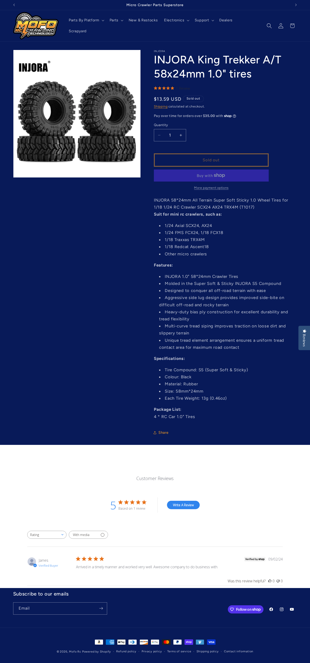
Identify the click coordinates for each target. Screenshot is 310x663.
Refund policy (126, 651)
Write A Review (183, 505)
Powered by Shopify (96, 651)
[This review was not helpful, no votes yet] (278, 580)
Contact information (238, 651)
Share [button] (163, 432)
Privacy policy (152, 651)
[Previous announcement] (14, 5)
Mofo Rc (75, 651)
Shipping (160, 106)
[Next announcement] (296, 5)
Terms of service (179, 651)
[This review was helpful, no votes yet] (269, 580)
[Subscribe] (101, 608)
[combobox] (46, 535)
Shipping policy (208, 651)
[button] (86, 20)
